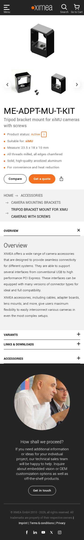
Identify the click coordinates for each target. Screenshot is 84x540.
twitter (51, 532)
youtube (43, 532)
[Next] (76, 84)
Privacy (60, 523)
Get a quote (42, 179)
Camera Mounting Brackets (36, 202)
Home (8, 195)
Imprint (23, 523)
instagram (59, 532)
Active (35, 134)
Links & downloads (19, 344)
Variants (11, 335)
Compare (15, 179)
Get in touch (42, 490)
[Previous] (7, 84)
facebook (27, 532)
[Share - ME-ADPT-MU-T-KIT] (61, 178)
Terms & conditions (42, 523)
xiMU (29, 141)
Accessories (32, 195)
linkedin (35, 532)
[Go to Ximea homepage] (41, 8)
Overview (11, 231)
